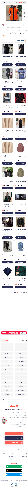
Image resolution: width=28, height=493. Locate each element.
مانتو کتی (7, 373)
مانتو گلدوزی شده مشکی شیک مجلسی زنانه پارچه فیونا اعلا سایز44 (21, 106)
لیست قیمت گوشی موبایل (8, 453)
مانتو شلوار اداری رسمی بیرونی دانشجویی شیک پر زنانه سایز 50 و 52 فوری (8, 81)
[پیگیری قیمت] (24, 9)
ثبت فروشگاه (24, 456)
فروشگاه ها (25, 453)
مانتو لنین (21, 365)
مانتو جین (7, 344)
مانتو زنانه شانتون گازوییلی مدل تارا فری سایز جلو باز (8, 156)
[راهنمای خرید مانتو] (24, 13)
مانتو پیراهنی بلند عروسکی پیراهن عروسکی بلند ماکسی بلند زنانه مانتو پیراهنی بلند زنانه (8, 106)
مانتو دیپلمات (7, 369)
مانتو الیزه (21, 369)
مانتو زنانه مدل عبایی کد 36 (8, 279)
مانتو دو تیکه (7, 349)
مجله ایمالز (11, 450)
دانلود (14, 463)
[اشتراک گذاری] (24, 16)
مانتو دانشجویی (21, 344)
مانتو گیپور (7, 394)
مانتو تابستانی (21, 378)
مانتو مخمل (7, 353)
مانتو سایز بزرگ (21, 361)
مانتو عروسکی (7, 361)
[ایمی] (4, 420)
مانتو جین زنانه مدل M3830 (22, 254)
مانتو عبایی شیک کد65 (21, 81)
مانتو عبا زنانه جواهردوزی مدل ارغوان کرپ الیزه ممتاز (7, 205)
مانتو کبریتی (21, 382)
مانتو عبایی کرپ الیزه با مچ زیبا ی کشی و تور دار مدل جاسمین (8, 230)
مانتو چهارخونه (21, 394)
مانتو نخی (7, 365)
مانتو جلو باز (7, 386)
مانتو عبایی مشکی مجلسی (9, 180)
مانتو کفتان (21, 373)
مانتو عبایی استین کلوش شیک (8, 57)
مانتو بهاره (21, 357)
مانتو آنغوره (7, 378)
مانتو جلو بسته (21, 390)
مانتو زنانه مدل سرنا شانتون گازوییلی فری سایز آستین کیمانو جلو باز (20, 180)
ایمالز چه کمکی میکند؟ (22, 450)
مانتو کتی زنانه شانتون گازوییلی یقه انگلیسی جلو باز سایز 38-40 (7, 131)
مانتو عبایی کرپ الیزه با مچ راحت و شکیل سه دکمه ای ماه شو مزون (21, 279)
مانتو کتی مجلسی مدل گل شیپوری (7, 254)
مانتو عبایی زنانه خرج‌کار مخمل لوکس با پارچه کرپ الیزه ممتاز (21, 230)
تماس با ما (11, 459)
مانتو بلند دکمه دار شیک (21, 56)
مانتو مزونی (7, 357)
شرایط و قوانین (10, 456)
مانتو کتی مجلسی (22, 204)
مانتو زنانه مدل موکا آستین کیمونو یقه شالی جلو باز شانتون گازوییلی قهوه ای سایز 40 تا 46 (21, 156)
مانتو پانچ (21, 353)
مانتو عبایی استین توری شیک (21, 131)
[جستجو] (2, 2)
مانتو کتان (7, 382)
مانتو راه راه (7, 390)
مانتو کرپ (21, 386)
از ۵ (2, 35)
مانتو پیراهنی (21, 349)
